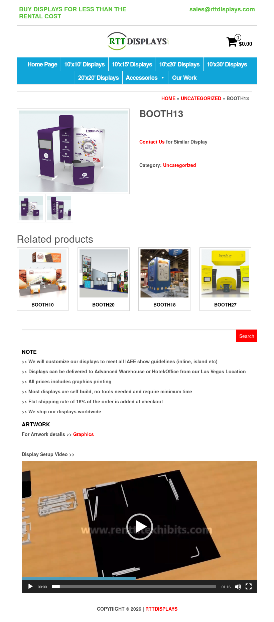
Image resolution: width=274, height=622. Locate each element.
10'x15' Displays (132, 64)
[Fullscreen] (248, 586)
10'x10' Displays (84, 64)
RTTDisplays (161, 608)
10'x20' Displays (179, 64)
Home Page (42, 64)
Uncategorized (201, 98)
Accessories (141, 77)
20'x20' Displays (98, 77)
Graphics (83, 434)
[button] (139, 526)
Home (168, 98)
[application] (139, 527)
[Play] (30, 586)
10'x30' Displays (227, 64)
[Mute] (238, 586)
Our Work (184, 77)
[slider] (134, 586)
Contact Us (152, 141)
